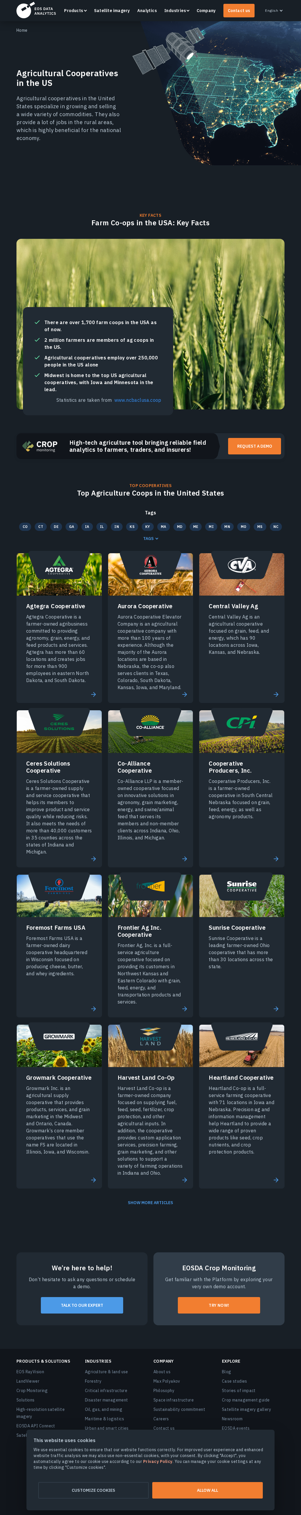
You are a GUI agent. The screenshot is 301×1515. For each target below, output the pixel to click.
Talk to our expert (82, 1305)
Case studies (234, 1381)
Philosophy (163, 1390)
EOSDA (36, 10)
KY (147, 526)
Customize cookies (93, 1490)
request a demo (254, 446)
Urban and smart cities (107, 1428)
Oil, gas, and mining (103, 1409)
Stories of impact (239, 1390)
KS (132, 526)
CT (40, 526)
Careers (161, 1418)
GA (71, 526)
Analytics (147, 10)
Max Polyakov (166, 1381)
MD (180, 526)
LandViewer (27, 1381)
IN (116, 526)
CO (25, 526)
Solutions (25, 1400)
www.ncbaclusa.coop (137, 400)
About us (161, 1371)
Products (73, 10)
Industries (175, 10)
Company (206, 10)
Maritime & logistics (104, 1418)
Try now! (219, 1305)
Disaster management (106, 1400)
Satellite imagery (112, 10)
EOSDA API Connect (35, 1426)
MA (163, 526)
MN (227, 526)
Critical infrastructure (106, 1390)
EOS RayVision (30, 1371)
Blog (226, 1371)
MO (244, 526)
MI (211, 526)
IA (87, 526)
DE (56, 526)
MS (260, 526)
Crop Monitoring (32, 1390)
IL (102, 526)
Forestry (93, 1381)
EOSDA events (236, 1428)
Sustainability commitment (179, 1409)
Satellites (26, 1435)
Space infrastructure (173, 1400)
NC (276, 526)
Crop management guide (246, 1400)
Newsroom (232, 1418)
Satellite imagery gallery (246, 1409)
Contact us (239, 10)
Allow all (207, 1490)
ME (195, 526)
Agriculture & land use (106, 1371)
